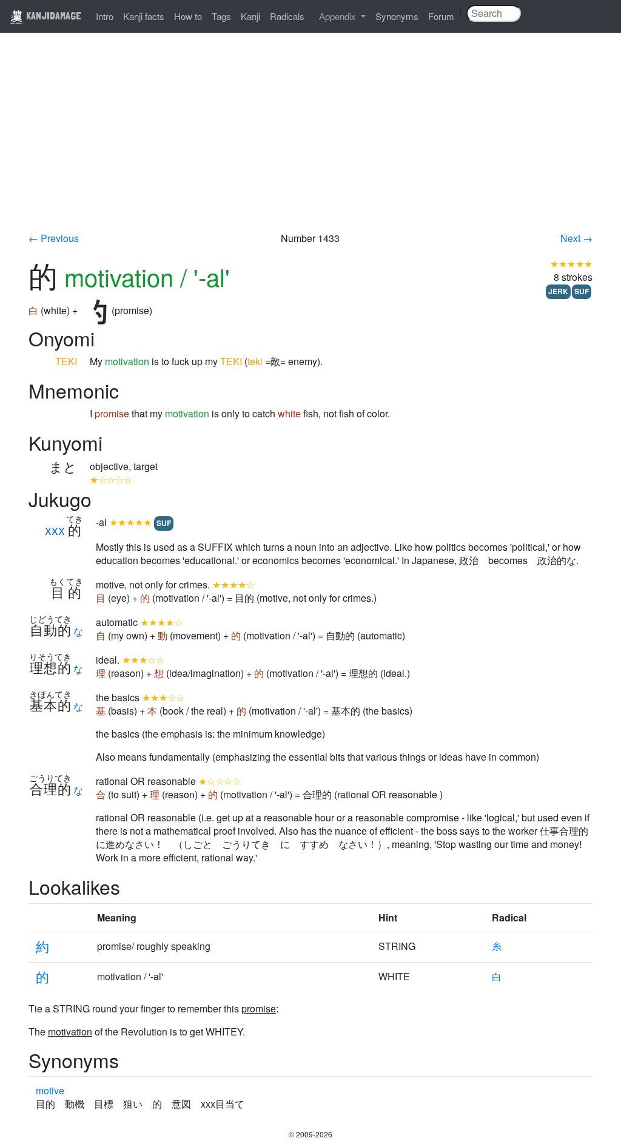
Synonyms (396, 16)
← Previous (54, 238)
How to (188, 16)
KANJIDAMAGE (52, 15)
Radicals (287, 16)
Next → (576, 238)
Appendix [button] (338, 16)
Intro (104, 16)
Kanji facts (143, 16)
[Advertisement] (310, 141)
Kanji (250, 16)
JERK (558, 291)
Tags (221, 16)
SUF (581, 291)
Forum (441, 16)
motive (50, 1090)
